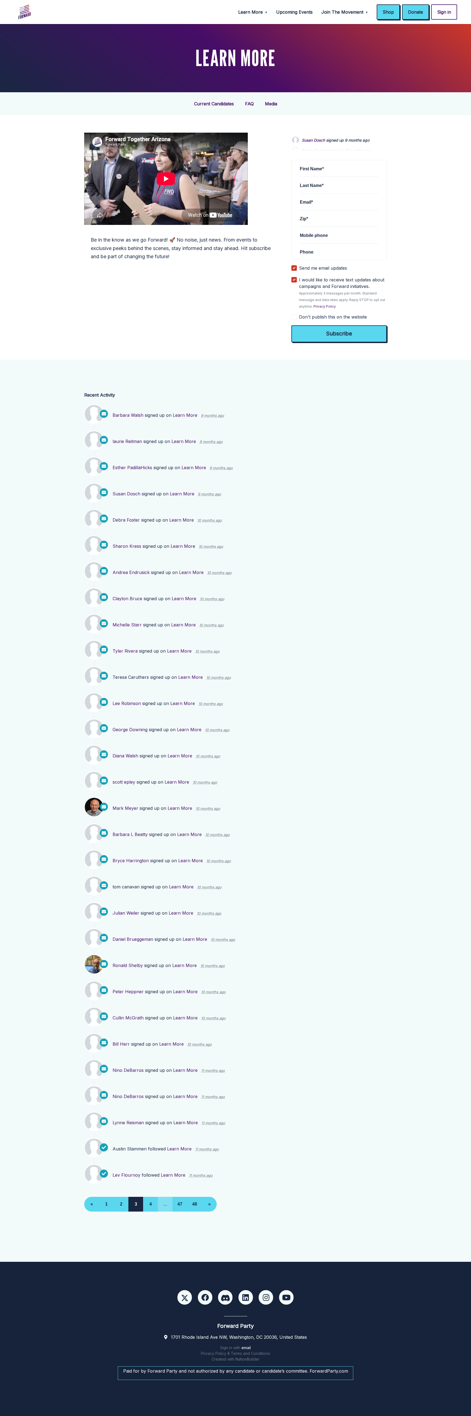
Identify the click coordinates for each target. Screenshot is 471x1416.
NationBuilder (247, 1359)
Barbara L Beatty (130, 834)
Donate (415, 12)
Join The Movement (343, 12)
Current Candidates (214, 103)
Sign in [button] (444, 12)
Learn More (251, 12)
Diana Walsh (125, 755)
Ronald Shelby (128, 965)
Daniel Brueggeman (133, 939)
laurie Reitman (127, 441)
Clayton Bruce (127, 598)
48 (194, 1204)
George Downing (130, 729)
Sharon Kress (127, 546)
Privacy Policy (324, 306)
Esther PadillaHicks (132, 467)
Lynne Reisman (128, 1122)
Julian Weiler (126, 913)
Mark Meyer (125, 808)
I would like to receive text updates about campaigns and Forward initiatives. (342, 292)
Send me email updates (323, 268)
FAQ (249, 103)
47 (179, 1204)
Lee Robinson (127, 703)
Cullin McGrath (128, 1018)
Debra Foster (126, 520)
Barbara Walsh (128, 415)
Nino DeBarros (128, 1070)
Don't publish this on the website (333, 317)
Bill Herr (121, 1044)
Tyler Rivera (125, 651)
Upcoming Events (294, 12)
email (246, 1347)
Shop (388, 12)
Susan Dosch (313, 137)
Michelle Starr (127, 624)
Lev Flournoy (126, 1175)
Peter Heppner (128, 991)
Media (271, 103)
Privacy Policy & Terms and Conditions (235, 1353)
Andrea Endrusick (131, 572)
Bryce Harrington (131, 860)
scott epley (124, 782)
